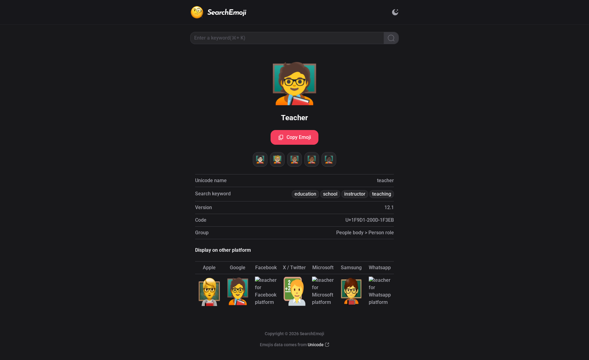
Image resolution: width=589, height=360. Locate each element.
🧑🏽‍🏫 (294, 159)
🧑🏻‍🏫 (260, 159)
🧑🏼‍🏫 (277, 159)
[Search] (391, 38)
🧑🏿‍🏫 (328, 159)
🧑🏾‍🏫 (311, 159)
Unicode (316, 344)
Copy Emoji (299, 137)
